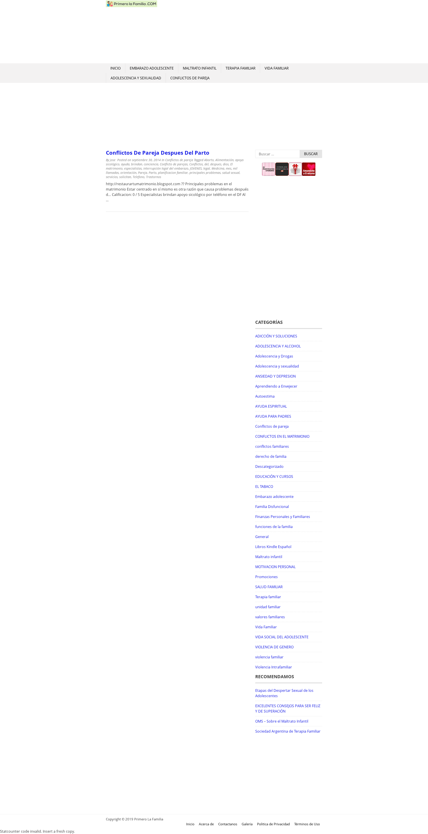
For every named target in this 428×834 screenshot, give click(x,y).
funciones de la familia (274, 526)
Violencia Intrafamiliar (273, 667)
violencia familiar (269, 657)
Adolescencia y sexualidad (136, 78)
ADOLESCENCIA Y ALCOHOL (278, 346)
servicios (112, 177)
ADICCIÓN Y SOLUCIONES (276, 336)
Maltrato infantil (199, 68)
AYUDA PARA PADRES (273, 416)
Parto (152, 172)
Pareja (142, 172)
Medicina (218, 168)
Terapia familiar (240, 68)
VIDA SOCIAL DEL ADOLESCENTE (282, 637)
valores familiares (270, 616)
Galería (247, 824)
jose (112, 160)
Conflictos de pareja (190, 78)
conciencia (151, 164)
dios (226, 164)
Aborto (209, 160)
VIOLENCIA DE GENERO (274, 647)
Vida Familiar (277, 68)
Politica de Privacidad (273, 824)
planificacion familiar (173, 172)
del (206, 164)
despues (215, 164)
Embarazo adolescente (152, 68)
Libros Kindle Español (273, 546)
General (262, 536)
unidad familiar (268, 606)
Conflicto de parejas (174, 164)
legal (206, 168)
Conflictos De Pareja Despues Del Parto (157, 152)
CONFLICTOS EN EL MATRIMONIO (282, 436)
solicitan (125, 177)
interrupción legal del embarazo (165, 168)
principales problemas (205, 172)
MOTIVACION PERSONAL (275, 566)
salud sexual (231, 172)
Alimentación (224, 160)
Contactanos (227, 824)
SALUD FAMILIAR (269, 586)
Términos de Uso (307, 824)
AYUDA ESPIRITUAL (271, 406)
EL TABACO (264, 486)
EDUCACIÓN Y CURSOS (274, 476)
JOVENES (196, 168)
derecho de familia (270, 456)
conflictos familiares (272, 446)
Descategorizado (269, 466)
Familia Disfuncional (272, 506)
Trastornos (153, 177)
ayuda (125, 164)
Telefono (138, 177)
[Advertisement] (239, 31)
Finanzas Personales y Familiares (282, 516)
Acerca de (206, 824)
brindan (136, 164)
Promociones (266, 576)
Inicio (115, 68)
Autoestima (265, 396)
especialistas (133, 168)
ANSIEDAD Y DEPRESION (275, 376)
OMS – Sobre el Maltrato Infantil (281, 721)
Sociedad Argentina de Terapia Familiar (288, 731)
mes (228, 168)
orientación (128, 172)
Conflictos (196, 164)
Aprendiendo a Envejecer (276, 386)
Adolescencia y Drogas (274, 356)
